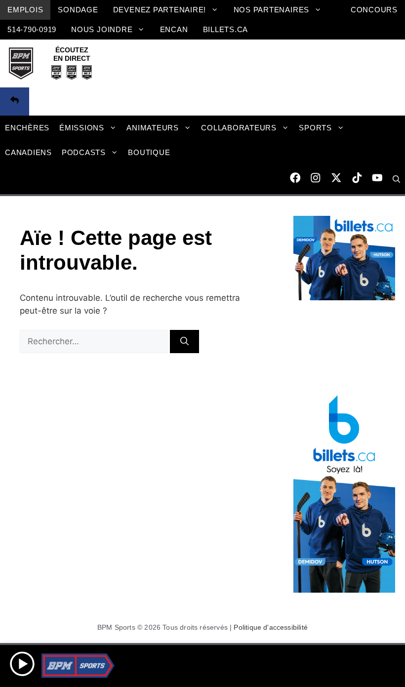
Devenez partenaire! (159, 9)
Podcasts (84, 152)
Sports (315, 127)
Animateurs (152, 127)
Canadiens (28, 152)
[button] (396, 179)
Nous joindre (101, 29)
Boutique (149, 152)
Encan (174, 29)
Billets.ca (225, 29)
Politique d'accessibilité (271, 627)
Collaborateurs (239, 127)
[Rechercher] (184, 342)
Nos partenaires (271, 9)
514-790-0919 (31, 29)
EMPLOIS (25, 9)
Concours (374, 9)
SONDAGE (78, 9)
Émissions (81, 127)
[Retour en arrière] (14, 101)
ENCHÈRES (27, 127)
